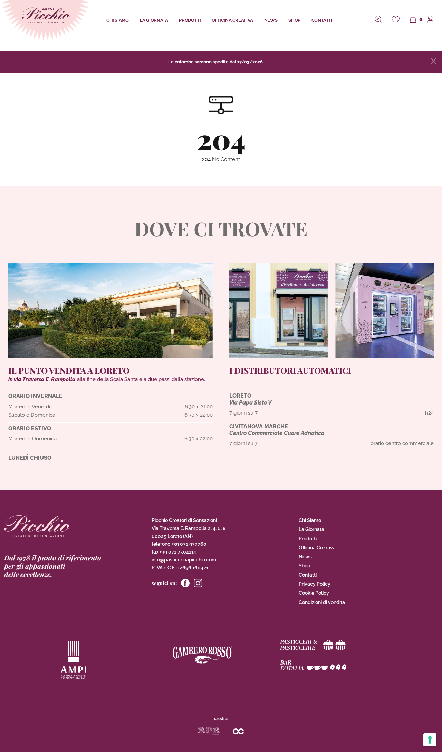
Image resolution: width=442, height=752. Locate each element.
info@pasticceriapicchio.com (184, 560)
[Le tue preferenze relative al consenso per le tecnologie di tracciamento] (429, 739)
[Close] (433, 61)
